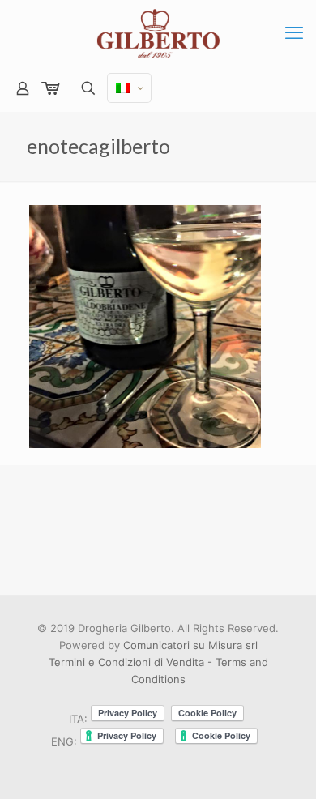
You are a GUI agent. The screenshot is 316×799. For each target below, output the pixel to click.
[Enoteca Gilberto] (158, 32)
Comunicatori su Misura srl (190, 645)
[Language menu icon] (129, 88)
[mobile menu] (294, 32)
